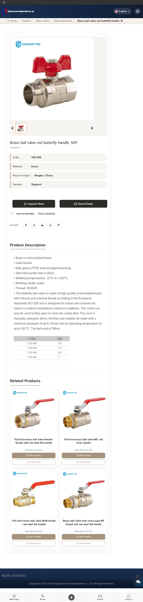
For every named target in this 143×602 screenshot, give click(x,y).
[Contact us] (138, 581)
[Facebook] (26, 225)
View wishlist (46, 213)
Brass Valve (42, 20)
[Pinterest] (58, 225)
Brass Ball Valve (63, 20)
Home (13, 20)
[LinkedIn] (42, 225)
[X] (34, 225)
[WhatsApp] (50, 225)
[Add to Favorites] (12, 213)
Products (26, 20)
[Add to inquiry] (33, 412)
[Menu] (137, 11)
